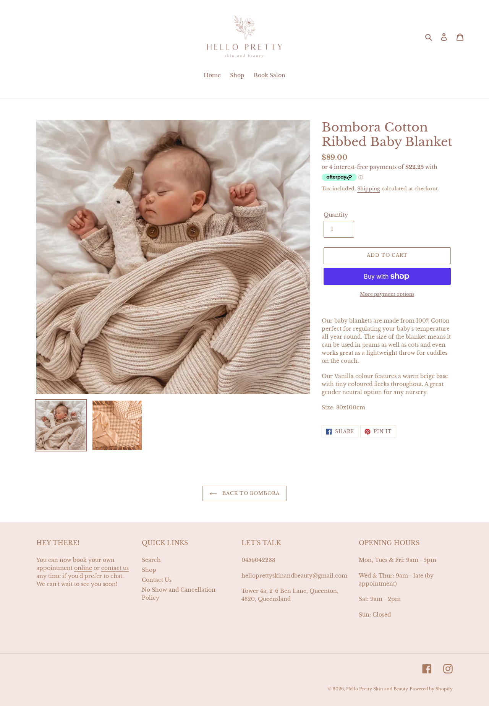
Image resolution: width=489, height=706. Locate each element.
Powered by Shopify (431, 688)
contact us (115, 568)
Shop (149, 569)
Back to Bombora (250, 493)
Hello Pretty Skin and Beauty (377, 688)
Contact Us (157, 579)
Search (151, 560)
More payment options (387, 294)
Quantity (336, 214)
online (83, 568)
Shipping (368, 188)
